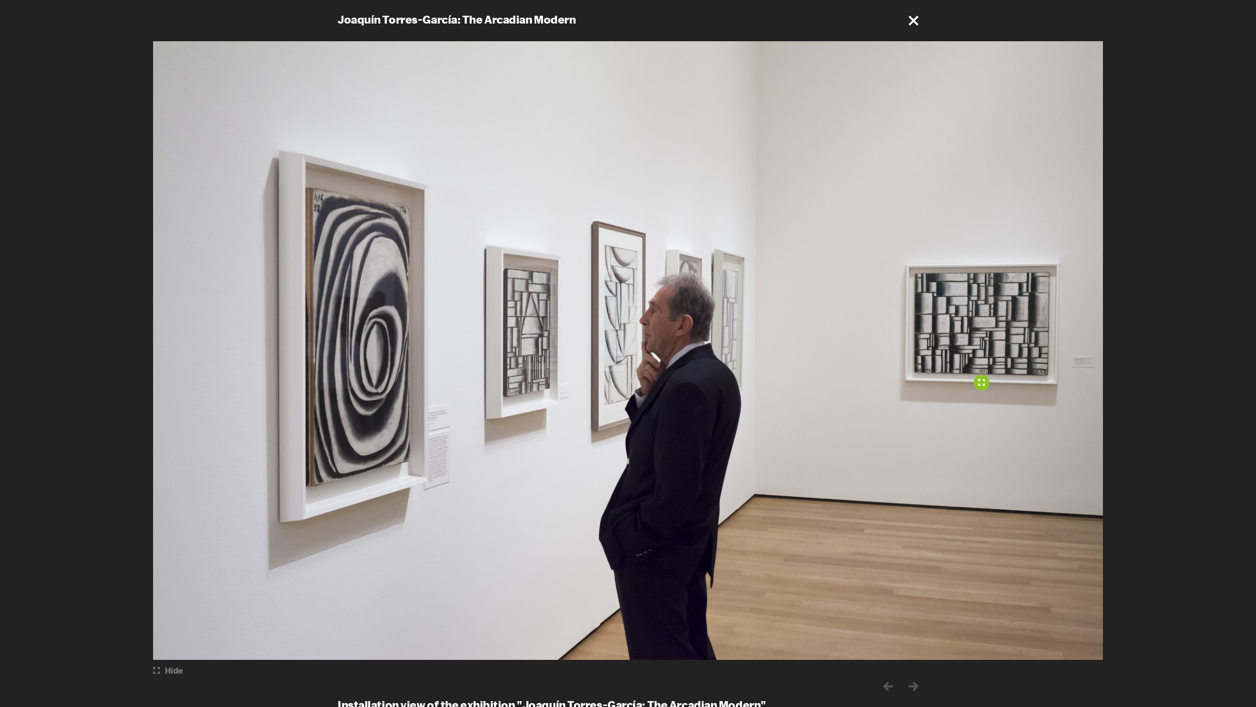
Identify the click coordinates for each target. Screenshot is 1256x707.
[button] (913, 20)
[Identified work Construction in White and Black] (982, 382)
